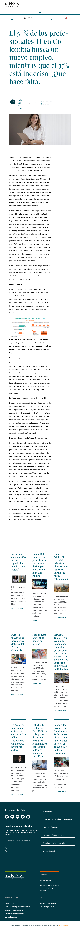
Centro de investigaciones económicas (57, 819)
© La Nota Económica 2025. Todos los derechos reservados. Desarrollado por (40, 925)
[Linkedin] (28, 817)
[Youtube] (17, 817)
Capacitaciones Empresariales (54, 843)
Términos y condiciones (48, 903)
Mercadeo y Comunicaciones (53, 835)
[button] (40, 11)
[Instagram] (23, 817)
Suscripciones (48, 811)
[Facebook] (7, 817)
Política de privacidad (47, 907)
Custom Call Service (50, 827)
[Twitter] (12, 817)
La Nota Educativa (49, 851)
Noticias (36, 103)
